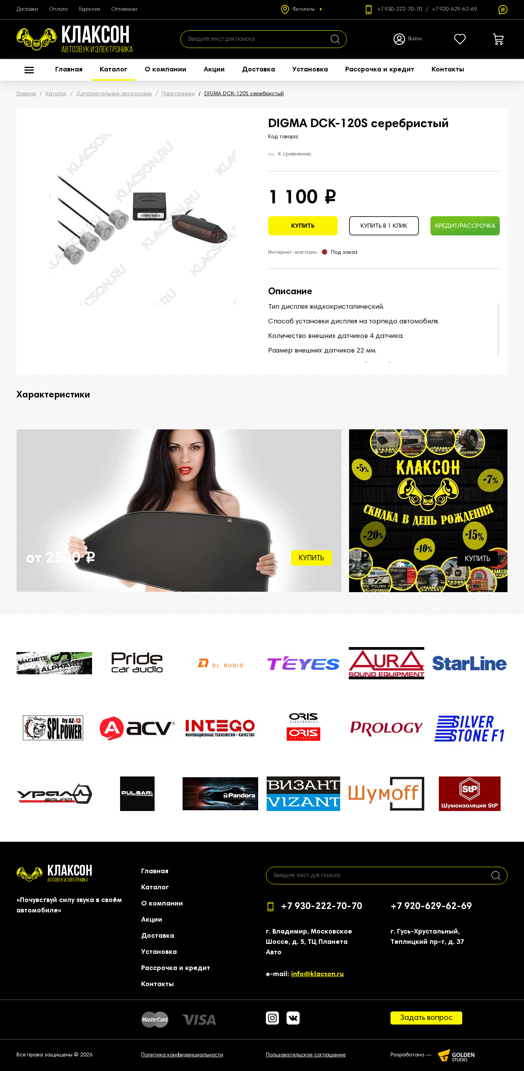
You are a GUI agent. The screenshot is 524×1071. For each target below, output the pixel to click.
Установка (310, 69)
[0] (460, 39)
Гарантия (89, 9)
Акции (214, 69)
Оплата (58, 9)
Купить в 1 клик (384, 226)
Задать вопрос (426, 1018)
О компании (165, 69)
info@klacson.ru (317, 974)
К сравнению (294, 154)
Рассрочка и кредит (379, 69)
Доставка (27, 9)
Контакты (448, 69)
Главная (68, 69)
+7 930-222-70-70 (399, 9)
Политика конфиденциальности (182, 1055)
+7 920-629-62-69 (454, 9)
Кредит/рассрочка (465, 226)
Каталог (113, 69)
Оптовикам (124, 9)
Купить (303, 226)
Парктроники (178, 94)
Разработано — (411, 1055)
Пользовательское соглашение (306, 1055)
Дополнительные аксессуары (114, 94)
